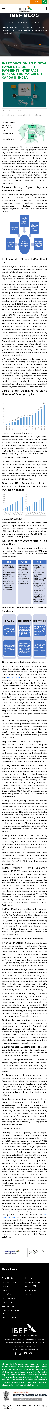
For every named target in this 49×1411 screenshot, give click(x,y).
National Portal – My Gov (11, 1311)
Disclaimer (7, 1302)
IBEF (41, 115)
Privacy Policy (8, 1298)
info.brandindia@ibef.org (27, 1350)
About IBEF (30, 1286)
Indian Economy (9, 1282)
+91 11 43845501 (28, 1347)
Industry (6, 1286)
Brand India (7, 1278)
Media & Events (32, 1282)
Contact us (30, 1290)
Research (29, 1278)
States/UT (6, 1294)
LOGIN (36, 2)
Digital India (13, 677)
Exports (5, 1290)
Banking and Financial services (19, 115)
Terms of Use (8, 1306)
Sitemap (29, 1294)
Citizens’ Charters (10, 1317)
